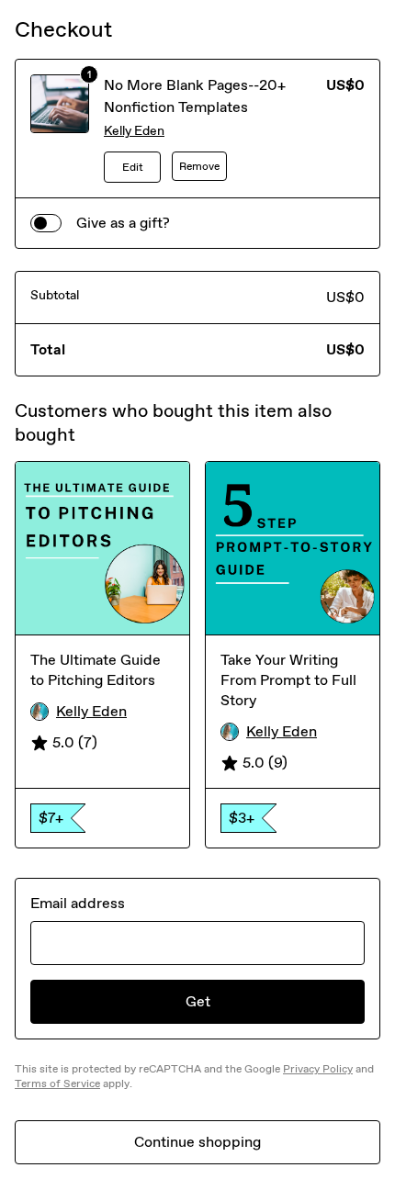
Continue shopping (197, 1142)
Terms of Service (57, 1083)
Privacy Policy (318, 1068)
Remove (199, 166)
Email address (77, 903)
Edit (132, 167)
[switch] (46, 223)
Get (198, 1001)
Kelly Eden (134, 131)
